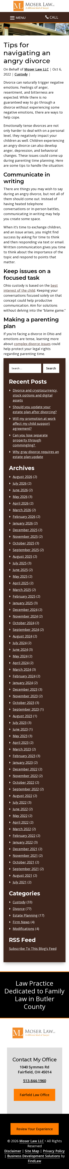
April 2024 (21, 663)
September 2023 (26, 709)
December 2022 (25, 769)
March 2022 (22, 829)
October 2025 (23, 543)
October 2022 (23, 782)
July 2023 (19, 722)
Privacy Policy (54, 1151)
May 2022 (20, 815)
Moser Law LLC (36, 69)
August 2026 (22, 476)
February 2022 (24, 835)
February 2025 (24, 596)
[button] (65, 1142)
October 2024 (23, 623)
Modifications (23, 928)
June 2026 (20, 490)
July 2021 (19, 882)
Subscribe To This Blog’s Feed (32, 948)
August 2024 (22, 636)
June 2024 (20, 649)
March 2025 (22, 589)
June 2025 (20, 570)
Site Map (32, 1151)
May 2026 (20, 496)
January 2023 (23, 762)
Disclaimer (12, 1151)
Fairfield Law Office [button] (34, 1095)
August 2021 (22, 875)
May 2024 (20, 656)
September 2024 (26, 629)
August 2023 (22, 716)
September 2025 (26, 550)
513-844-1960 (34, 1080)
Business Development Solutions (33, 1156)
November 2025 (25, 536)
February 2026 (24, 516)
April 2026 (21, 503)
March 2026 (22, 510)
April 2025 (21, 583)
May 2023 (20, 736)
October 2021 (23, 862)
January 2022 (23, 842)
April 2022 (21, 822)
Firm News (21, 922)
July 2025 (19, 563)
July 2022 (19, 802)
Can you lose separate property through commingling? (30, 440)
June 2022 (20, 809)
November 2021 (25, 855)
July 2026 (19, 483)
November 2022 (25, 776)
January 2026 (23, 523)
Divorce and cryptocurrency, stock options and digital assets (35, 395)
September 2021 (26, 869)
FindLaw (34, 1161)
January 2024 (23, 683)
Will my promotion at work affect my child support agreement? (34, 423)
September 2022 (26, 789)
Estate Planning (25, 915)
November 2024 (25, 616)
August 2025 (22, 556)
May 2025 (20, 576)
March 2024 (22, 669)
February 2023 (24, 756)
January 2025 (23, 603)
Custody (21, 74)
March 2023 (22, 749)
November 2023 (25, 696)
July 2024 (19, 643)
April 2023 (21, 742)
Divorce (19, 908)
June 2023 (20, 729)
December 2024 (25, 609)
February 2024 (24, 676)
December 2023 (25, 689)
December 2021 (25, 849)
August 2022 (22, 795)
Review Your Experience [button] (34, 1129)
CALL (54, 17)
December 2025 (25, 530)
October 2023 (23, 702)
